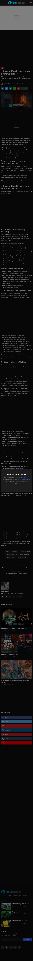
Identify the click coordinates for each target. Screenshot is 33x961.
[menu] (2, 2)
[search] (31, 2)
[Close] (30, 471)
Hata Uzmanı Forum (25, 479)
